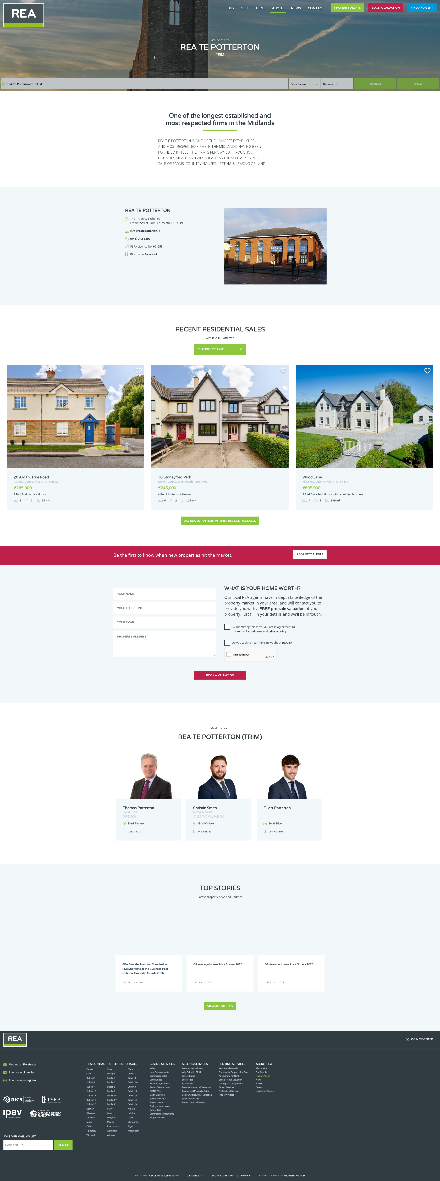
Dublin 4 (132, 1078)
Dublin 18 (132, 1100)
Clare (130, 1069)
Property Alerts (347, 7)
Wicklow (111, 1135)
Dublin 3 (111, 1078)
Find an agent (422, 7)
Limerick (90, 1117)
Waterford (112, 1131)
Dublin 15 (132, 1095)
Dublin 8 (111, 1087)
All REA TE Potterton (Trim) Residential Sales (220, 521)
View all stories (220, 1006)
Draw (418, 84)
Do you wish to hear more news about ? (262, 643)
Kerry (109, 1109)
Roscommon (113, 1126)
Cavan (110, 1069)
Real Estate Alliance (161, 1175)
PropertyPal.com (294, 1175)
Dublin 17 (112, 1100)
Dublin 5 (90, 1082)
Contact (316, 8)
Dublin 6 (111, 1082)
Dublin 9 (132, 1087)
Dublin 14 (112, 1095)
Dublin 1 (132, 1073)
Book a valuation (386, 7)
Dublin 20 (91, 1104)
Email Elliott (275, 823)
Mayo (89, 1122)
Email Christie (206, 823)
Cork (88, 1073)
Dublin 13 (91, 1095)
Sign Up (63, 1145)
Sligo (130, 1126)
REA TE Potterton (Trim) (24, 84)
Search (375, 84)
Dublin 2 (90, 1078)
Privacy (245, 1176)
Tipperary (91, 1131)
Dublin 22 (112, 1104)
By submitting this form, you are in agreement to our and (263, 629)
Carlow (89, 1069)
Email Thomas (136, 823)
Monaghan (133, 1122)
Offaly (89, 1126)
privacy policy (277, 631)
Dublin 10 (91, 1091)
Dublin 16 (91, 1100)
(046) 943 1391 (140, 238)
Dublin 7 (90, 1087)
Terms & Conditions (222, 1176)
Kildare (131, 1109)
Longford (111, 1117)
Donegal (111, 1073)
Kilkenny (90, 1113)
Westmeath (133, 1131)
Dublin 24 (132, 1104)
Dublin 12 (132, 1091)
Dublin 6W (133, 1082)
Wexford (90, 1135)
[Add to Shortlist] (138, 371)
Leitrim (131, 1113)
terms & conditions (249, 631)
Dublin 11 (112, 1091)
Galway (90, 1109)
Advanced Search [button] (424, 82)
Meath (110, 1122)
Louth (130, 1117)
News (296, 8)
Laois (109, 1113)
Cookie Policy (195, 1176)
